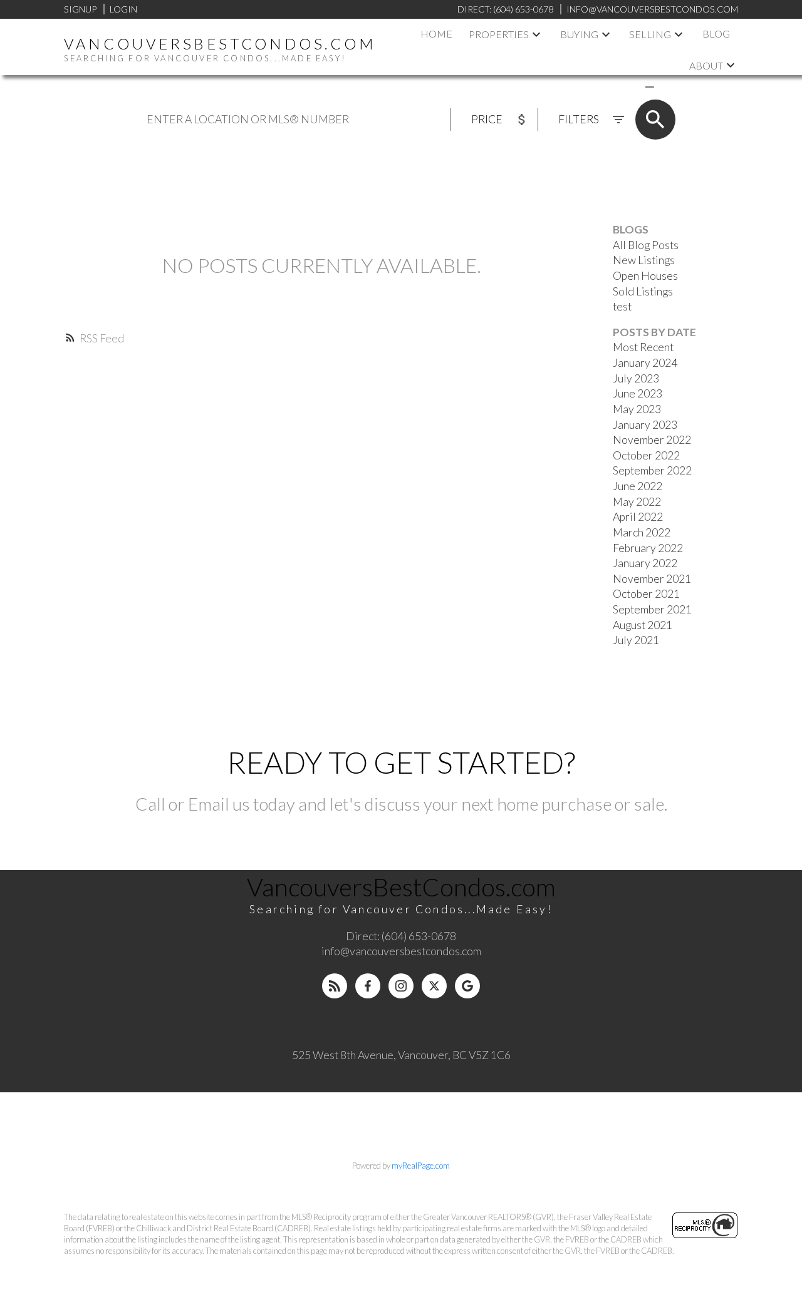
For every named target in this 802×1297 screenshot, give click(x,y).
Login (123, 9)
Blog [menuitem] (716, 33)
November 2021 (652, 578)
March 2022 (641, 532)
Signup (80, 9)
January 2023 (645, 424)
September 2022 (652, 470)
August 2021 (642, 625)
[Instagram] (401, 985)
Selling (650, 34)
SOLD (668, 86)
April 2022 (638, 516)
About (706, 65)
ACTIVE (620, 86)
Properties (499, 34)
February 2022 (648, 548)
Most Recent (643, 347)
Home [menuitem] (436, 33)
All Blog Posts (646, 245)
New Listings (644, 260)
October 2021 (646, 593)
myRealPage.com (421, 1166)
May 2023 (637, 409)
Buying (579, 34)
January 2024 (645, 362)
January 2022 (645, 563)
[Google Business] (467, 985)
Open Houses (645, 275)
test (622, 306)
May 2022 (637, 501)
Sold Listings (643, 291)
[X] (434, 985)
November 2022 (652, 439)
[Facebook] (367, 985)
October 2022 (646, 455)
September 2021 (652, 609)
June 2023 (637, 393)
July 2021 (636, 640)
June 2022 (637, 486)
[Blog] (334, 985)
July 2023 (636, 378)
